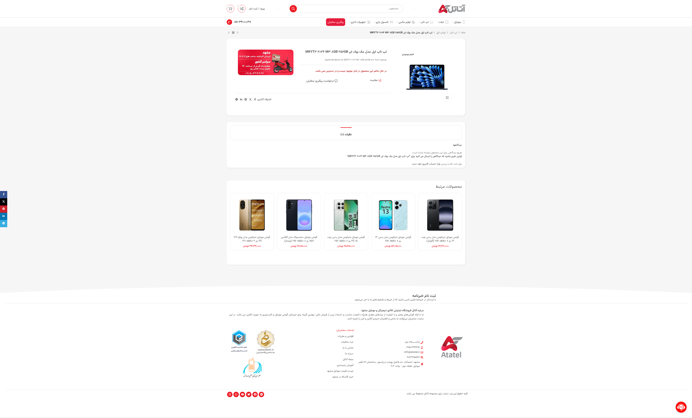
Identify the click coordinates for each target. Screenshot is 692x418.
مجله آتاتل (348, 360)
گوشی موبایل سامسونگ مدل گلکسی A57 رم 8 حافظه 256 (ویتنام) (299, 239)
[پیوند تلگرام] (236, 99)
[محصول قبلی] (237, 33)
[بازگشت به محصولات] (233, 33)
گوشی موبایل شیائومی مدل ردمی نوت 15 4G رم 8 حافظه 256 (346, 239)
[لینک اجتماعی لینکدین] (241, 99)
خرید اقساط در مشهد (342, 377)
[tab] (346, 132)
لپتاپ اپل (441, 33)
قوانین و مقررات (345, 336)
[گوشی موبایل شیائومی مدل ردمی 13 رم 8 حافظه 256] (393, 215)
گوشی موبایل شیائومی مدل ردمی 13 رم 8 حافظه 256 (393, 239)
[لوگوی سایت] (451, 9)
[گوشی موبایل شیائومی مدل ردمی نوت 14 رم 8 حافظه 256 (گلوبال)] (440, 215)
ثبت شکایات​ (347, 342)
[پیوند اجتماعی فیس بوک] (255, 99)
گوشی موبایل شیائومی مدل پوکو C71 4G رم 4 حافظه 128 (252, 239)
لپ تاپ (453, 33)
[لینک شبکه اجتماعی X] (250, 99)
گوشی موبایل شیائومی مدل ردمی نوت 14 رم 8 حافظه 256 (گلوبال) (440, 239)
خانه (463, 33)
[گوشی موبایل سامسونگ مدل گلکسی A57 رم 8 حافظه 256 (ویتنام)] (299, 215)
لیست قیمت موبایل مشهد (340, 371)
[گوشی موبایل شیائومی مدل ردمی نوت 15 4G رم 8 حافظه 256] (346, 215)
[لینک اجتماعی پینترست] (245, 99)
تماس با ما (347, 348)
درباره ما (349, 354)
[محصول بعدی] (229, 33)
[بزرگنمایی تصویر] (447, 97)
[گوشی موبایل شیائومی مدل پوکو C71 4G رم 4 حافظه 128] (252, 215)
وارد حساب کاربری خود (429, 164)
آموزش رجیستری (345, 365)
